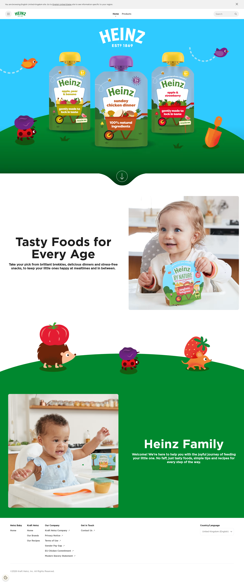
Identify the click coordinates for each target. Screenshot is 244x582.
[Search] (236, 14)
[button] (8, 14)
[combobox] (224, 14)
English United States (62, 4)
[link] (122, 176)
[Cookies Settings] (5, 577)
